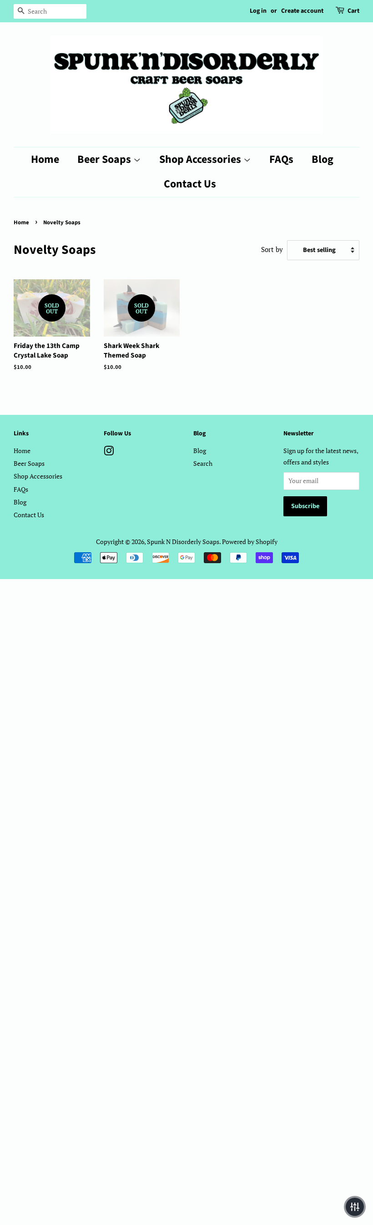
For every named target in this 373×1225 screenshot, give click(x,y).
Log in (258, 10)
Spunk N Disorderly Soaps (183, 541)
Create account (302, 10)
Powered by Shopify (249, 541)
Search (202, 463)
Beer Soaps (105, 159)
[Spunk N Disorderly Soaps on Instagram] (109, 452)
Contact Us (190, 184)
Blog (322, 159)
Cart (353, 10)
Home (45, 159)
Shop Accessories (201, 159)
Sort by (272, 249)
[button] (355, 1207)
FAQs (281, 159)
